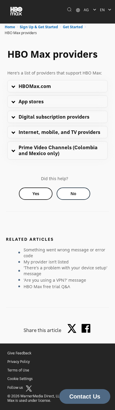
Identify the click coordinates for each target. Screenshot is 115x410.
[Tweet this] (73, 329)
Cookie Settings (20, 378)
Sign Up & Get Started (39, 26)
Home (10, 26)
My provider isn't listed (46, 262)
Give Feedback (19, 353)
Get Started (73, 26)
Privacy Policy (18, 361)
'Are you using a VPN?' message (55, 280)
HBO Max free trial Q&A (47, 286)
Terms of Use (18, 370)
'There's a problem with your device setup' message (65, 270)
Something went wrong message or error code (64, 252)
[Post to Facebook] (85, 328)
